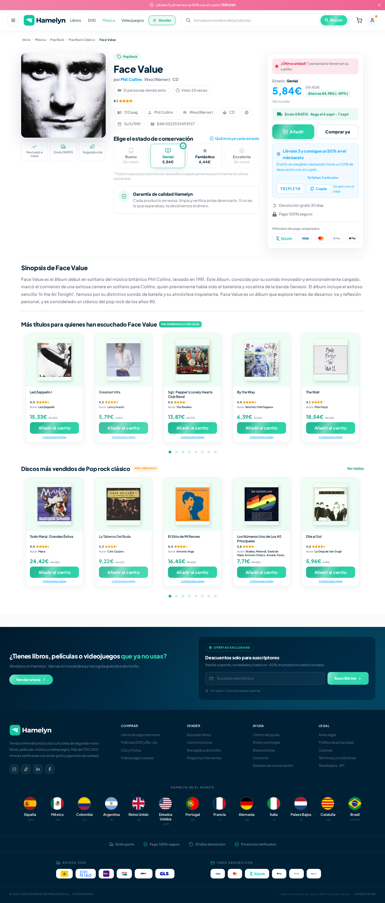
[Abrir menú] (13, 20)
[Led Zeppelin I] (54, 360)
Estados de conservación (273, 765)
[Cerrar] (379, 5)
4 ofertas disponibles (123, 437)
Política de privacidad (336, 742)
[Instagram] (14, 769)
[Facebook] (49, 769)
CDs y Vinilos (131, 750)
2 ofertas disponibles (54, 437)
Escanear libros (199, 735)
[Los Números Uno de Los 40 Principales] (261, 504)
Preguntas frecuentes (204, 758)
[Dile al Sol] (330, 504)
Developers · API (331, 765)
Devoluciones (264, 750)
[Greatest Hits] (123, 360)
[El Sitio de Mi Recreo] (192, 504)
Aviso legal (327, 735)
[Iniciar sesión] (372, 20)
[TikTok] (26, 769)
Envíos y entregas (266, 742)
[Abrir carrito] (359, 20)
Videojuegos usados (137, 758)
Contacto (261, 758)
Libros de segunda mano (140, 735)
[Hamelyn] (44, 20)
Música (109, 20)
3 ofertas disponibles (54, 581)
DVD (92, 20)
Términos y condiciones (337, 758)
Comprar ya (337, 131)
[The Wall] (330, 360)
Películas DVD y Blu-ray (139, 742)
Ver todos (355, 468)
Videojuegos (132, 20)
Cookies (325, 750)
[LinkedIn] (38, 769)
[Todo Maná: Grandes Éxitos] (54, 504)
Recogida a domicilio (204, 750)
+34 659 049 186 (365, 894)
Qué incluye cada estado (237, 138)
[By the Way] (261, 360)
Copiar (321, 188)
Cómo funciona (199, 742)
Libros (75, 20)
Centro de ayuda (266, 735)
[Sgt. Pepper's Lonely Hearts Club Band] (192, 360)
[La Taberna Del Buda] (123, 504)
